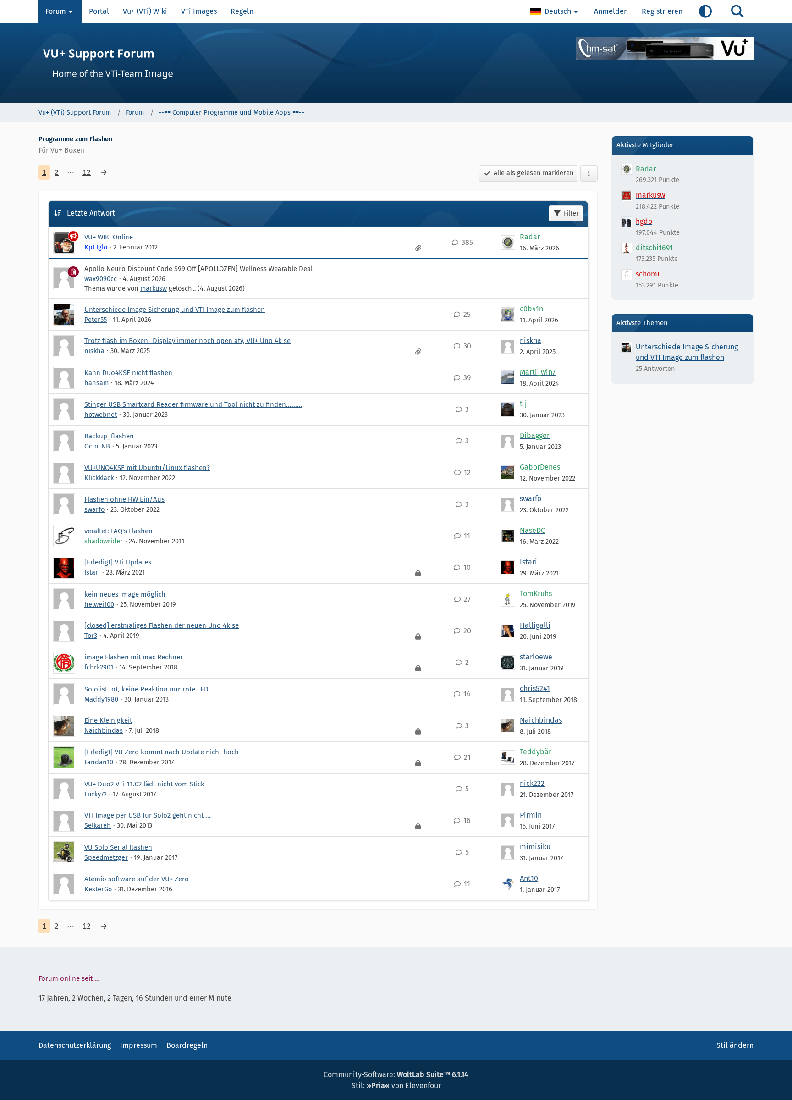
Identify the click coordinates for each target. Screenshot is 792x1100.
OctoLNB (97, 446)
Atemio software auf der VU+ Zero (136, 879)
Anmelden (611, 11)
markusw (153, 288)
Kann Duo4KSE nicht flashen (128, 373)
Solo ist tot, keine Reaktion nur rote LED (146, 689)
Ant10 (529, 878)
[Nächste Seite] (103, 172)
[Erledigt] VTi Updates (117, 562)
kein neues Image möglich (124, 594)
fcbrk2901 (98, 667)
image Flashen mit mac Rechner (133, 657)
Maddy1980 (101, 699)
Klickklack (99, 478)
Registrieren (662, 11)
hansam (96, 383)
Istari (92, 572)
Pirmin (531, 815)
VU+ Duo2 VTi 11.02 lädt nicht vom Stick (144, 784)
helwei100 (99, 604)
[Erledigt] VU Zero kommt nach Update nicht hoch (161, 752)
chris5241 (535, 688)
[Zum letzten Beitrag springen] (507, 242)
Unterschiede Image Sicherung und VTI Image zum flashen (174, 309)
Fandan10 (98, 762)
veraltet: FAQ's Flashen (118, 531)
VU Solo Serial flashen (118, 847)
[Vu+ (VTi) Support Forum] (396, 63)
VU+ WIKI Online (108, 237)
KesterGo (98, 889)
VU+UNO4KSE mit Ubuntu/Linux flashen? (147, 468)
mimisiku (535, 846)
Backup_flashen (109, 436)
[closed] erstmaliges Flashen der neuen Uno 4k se (161, 625)
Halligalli (535, 625)
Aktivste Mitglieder (645, 145)
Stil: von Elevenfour (396, 1085)
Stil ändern (735, 1045)
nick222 (532, 783)
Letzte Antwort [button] (91, 213)
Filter (571, 213)
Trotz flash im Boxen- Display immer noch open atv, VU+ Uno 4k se (187, 341)
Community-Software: (396, 1074)
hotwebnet (100, 414)
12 (86, 172)
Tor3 (90, 635)
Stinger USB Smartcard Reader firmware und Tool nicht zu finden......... (193, 404)
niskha (94, 351)
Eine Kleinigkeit (108, 720)
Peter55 (95, 319)
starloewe (536, 656)
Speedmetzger (106, 857)
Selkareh (97, 825)
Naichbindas (103, 730)
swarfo (94, 509)
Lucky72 (95, 794)
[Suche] (737, 11)
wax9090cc (100, 279)
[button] (555, 11)
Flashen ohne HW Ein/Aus (124, 499)
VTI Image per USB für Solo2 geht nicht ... (147, 815)
